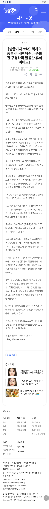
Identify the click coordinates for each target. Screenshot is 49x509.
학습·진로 (21, 418)
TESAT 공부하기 (9, 450)
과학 (32, 32)
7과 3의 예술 (36, 426)
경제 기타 (9, 364)
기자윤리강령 (16, 463)
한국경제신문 (21, 494)
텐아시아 (27, 497)
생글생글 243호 (33, 70)
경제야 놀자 (36, 422)
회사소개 (6, 463)
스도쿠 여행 (36, 430)
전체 (9, 32)
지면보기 (20, 442)
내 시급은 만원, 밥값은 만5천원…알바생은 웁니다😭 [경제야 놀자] (31, 394)
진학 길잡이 (21, 422)
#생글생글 (11, 355)
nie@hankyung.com (15, 483)
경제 (17, 32)
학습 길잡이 (21, 426)
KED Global (37, 497)
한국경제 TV (33, 494)
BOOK (18, 497)
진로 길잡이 (21, 430)
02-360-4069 (15, 469)
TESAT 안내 (7, 446)
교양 (40, 32)
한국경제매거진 (8, 497)
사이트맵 (19, 466)
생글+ (34, 418)
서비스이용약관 (8, 466)
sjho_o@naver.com (15, 339)
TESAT (5, 442)
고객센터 (28, 466)
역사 (24, 32)
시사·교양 (24, 18)
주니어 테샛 (7, 454)
